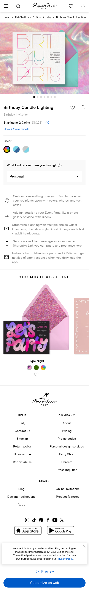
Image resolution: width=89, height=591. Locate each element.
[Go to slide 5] (48, 97)
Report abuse (22, 462)
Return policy (22, 446)
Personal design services (67, 446)
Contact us (22, 431)
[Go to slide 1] (34, 97)
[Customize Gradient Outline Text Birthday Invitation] (44, 58)
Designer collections (21, 497)
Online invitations (67, 489)
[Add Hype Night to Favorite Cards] (36, 374)
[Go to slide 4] (44, 97)
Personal (17, 176)
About (67, 423)
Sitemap (22, 439)
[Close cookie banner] (84, 546)
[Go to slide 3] (41, 97)
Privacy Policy (65, 558)
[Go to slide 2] (37, 97)
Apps (21, 504)
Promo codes (67, 439)
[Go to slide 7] (55, 97)
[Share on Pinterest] (41, 520)
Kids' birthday (23, 17)
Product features (67, 497)
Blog (21, 489)
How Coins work (16, 129)
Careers (66, 462)
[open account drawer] (83, 6)
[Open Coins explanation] (47, 123)
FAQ (22, 423)
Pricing (67, 431)
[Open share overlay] (83, 107)
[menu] (6, 6)
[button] (59, 165)
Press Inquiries (67, 470)
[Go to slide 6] (51, 97)
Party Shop (67, 454)
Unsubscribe (22, 454)
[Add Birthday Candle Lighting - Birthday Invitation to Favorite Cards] (72, 107)
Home (6, 17)
